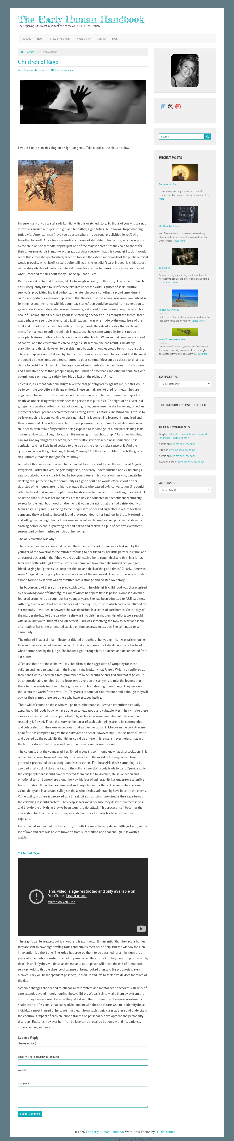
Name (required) (27, 1043)
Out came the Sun (168, 184)
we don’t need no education (172, 339)
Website (22, 1070)
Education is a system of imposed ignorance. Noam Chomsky (183, 435)
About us (26, 38)
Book (115, 38)
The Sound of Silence (169, 226)
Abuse (30, 52)
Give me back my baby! (183, 444)
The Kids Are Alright (169, 309)
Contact (101, 38)
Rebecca (42, 70)
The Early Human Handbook (81, 19)
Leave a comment (64, 70)
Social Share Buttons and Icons (101, 1139)
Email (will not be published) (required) (39, 1056)
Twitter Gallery (83, 38)
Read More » (180, 240)
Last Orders (164, 267)
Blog (39, 38)
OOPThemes (166, 1132)
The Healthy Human (58, 38)
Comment (23, 1083)
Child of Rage (31, 853)
